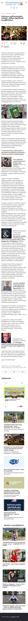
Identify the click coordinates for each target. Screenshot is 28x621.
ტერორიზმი (16, 367)
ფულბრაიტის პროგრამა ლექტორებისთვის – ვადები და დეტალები (11, 514)
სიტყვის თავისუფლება (7, 367)
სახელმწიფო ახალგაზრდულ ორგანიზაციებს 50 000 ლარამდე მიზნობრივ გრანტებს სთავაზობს (12, 492)
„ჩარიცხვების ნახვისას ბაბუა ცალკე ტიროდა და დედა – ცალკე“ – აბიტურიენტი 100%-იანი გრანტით (13, 426)
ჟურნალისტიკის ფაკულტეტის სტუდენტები (11, 365)
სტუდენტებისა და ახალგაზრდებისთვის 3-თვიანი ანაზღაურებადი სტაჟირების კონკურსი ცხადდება (13, 448)
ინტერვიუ (5, 37)
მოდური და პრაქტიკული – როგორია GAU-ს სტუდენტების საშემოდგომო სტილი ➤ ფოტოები (14, 585)
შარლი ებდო (23, 367)
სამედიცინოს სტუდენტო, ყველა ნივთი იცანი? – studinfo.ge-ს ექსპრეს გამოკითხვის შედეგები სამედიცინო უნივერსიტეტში (14, 607)
